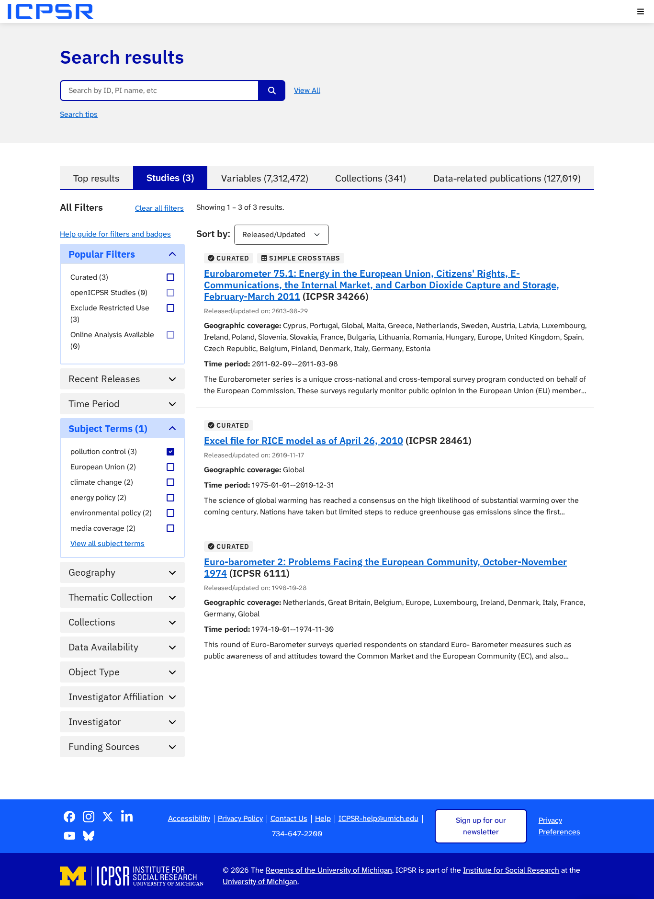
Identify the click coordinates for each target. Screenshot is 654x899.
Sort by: (213, 233)
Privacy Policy (240, 818)
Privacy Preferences (559, 826)
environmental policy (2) (111, 513)
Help (323, 818)
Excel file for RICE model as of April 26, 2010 (303, 440)
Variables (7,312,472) (264, 178)
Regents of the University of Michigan (329, 870)
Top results (96, 178)
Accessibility (189, 818)
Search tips (79, 114)
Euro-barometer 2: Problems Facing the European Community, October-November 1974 (385, 567)
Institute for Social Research (511, 870)
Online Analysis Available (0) (112, 340)
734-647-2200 (297, 834)
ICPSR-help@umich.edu (378, 818)
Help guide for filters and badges (115, 234)
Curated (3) (89, 277)
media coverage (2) (102, 528)
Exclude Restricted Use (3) (109, 313)
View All (307, 90)
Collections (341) (370, 178)
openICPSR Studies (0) (108, 292)
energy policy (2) (98, 497)
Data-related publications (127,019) (507, 178)
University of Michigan (260, 881)
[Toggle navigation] (640, 11)
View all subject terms (107, 543)
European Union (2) (103, 467)
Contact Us (289, 818)
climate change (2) (101, 482)
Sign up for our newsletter (481, 826)
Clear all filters (159, 208)
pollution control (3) (103, 451)
